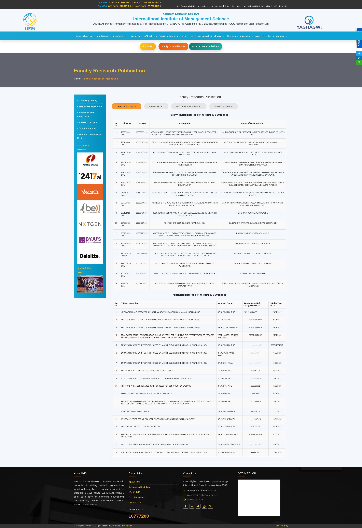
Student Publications (223, 106)
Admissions (102, 36)
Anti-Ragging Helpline (186, 6)
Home (78, 36)
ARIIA (268, 6)
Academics (118, 36)
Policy (269, 36)
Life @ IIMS (134, 492)
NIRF (275, 6)
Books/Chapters (156, 106)
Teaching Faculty (88, 100)
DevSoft (129, 526)
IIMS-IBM (135, 36)
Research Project (88, 122)
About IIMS (134, 482)
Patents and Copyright (126, 106)
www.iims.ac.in (195, 499)
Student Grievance (233, 6)
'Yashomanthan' (87, 128)
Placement (245, 36)
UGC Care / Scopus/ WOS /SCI (188, 106)
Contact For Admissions (205, 46)
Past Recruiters (137, 497)
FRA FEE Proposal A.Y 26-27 (172, 36)
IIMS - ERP (283, 6)
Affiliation (149, 36)
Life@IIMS (231, 36)
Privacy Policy (282, 526)
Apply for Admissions (173, 46)
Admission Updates (139, 487)
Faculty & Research (199, 36)
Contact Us (281, 36)
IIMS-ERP (148, 46)
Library (217, 36)
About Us (87, 36)
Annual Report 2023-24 (253, 6)
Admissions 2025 (205, 6)
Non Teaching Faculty (90, 106)
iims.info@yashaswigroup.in (202, 495)
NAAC (258, 36)
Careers (218, 6)
